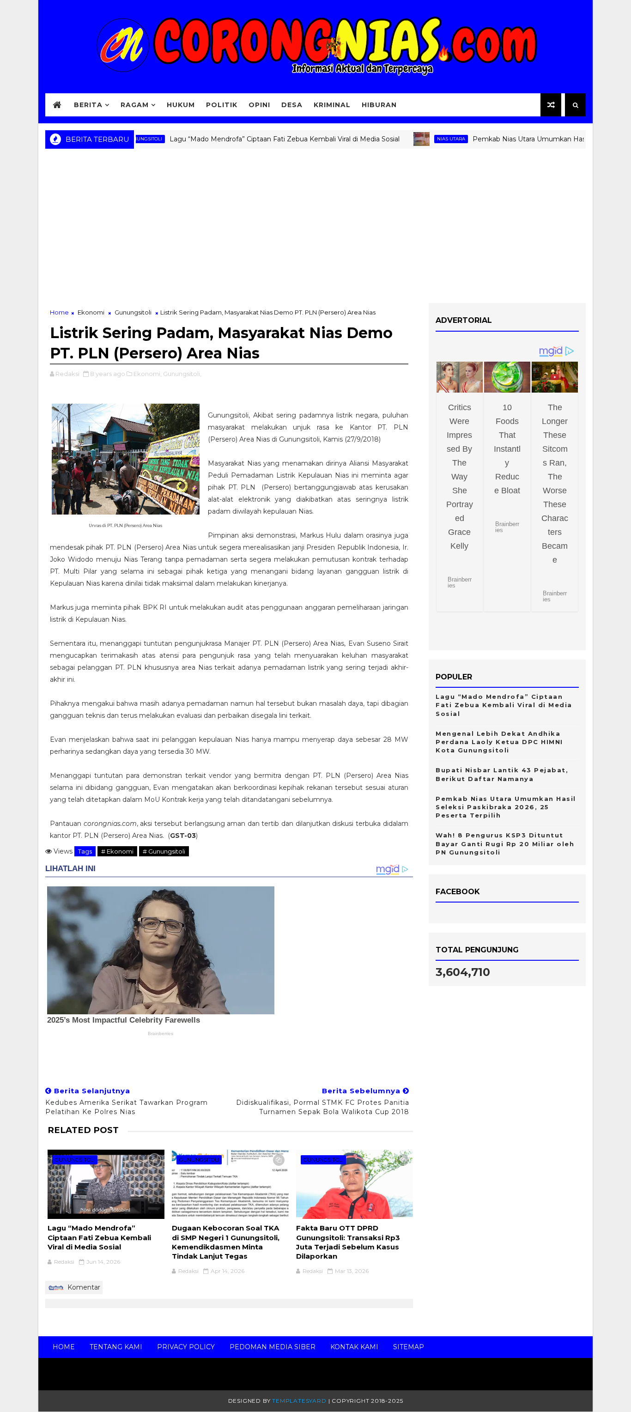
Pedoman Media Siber (273, 1347)
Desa (292, 105)
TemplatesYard (299, 1400)
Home (59, 312)
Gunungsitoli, (182, 373)
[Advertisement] (315, 229)
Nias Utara (428, 139)
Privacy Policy (186, 1347)
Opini (259, 105)
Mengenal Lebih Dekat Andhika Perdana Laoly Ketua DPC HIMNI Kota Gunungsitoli (499, 742)
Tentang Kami (116, 1347)
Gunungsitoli (133, 312)
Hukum (181, 105)
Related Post (83, 1130)
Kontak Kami (354, 1347)
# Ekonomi (117, 851)
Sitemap (408, 1347)
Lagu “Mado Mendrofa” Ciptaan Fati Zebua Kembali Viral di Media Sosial (261, 139)
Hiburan (379, 105)
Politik (221, 105)
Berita (88, 105)
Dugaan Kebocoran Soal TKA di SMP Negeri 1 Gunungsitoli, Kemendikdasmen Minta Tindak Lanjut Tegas (225, 1242)
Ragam (135, 105)
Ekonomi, (147, 373)
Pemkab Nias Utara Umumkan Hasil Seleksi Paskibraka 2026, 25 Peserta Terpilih (506, 807)
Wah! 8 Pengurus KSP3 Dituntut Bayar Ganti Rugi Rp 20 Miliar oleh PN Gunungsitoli (505, 843)
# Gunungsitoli (164, 851)
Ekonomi (91, 312)
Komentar (83, 1287)
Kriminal (332, 105)
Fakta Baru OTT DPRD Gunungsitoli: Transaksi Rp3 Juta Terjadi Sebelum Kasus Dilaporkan (348, 1242)
